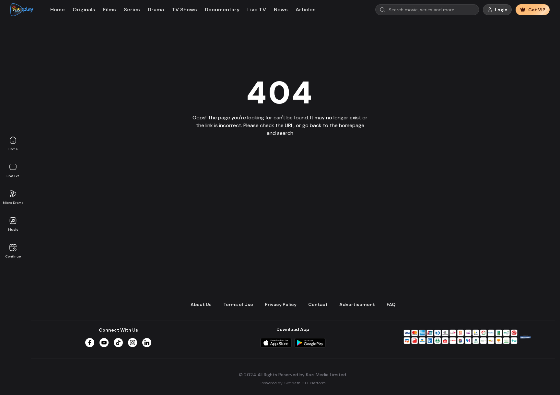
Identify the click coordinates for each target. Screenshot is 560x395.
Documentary (222, 9)
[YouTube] (104, 342)
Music (13, 229)
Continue (13, 256)
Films (109, 9)
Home (13, 149)
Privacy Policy (281, 304)
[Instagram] (132, 342)
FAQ (391, 304)
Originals (84, 9)
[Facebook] (89, 342)
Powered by (293, 383)
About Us (201, 304)
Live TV (256, 9)
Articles (306, 9)
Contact (318, 304)
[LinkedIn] (146, 342)
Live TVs (12, 176)
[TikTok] (118, 342)
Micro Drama (13, 203)
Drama (156, 9)
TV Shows (184, 9)
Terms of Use (238, 304)
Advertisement (357, 304)
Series (132, 9)
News (281, 9)
